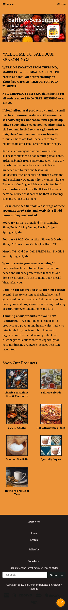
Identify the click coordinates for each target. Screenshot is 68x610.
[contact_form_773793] (60, 602)
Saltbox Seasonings (37, 584)
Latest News (34, 521)
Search (34, 539)
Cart (63, 4)
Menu (10, 4)
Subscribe (56, 575)
